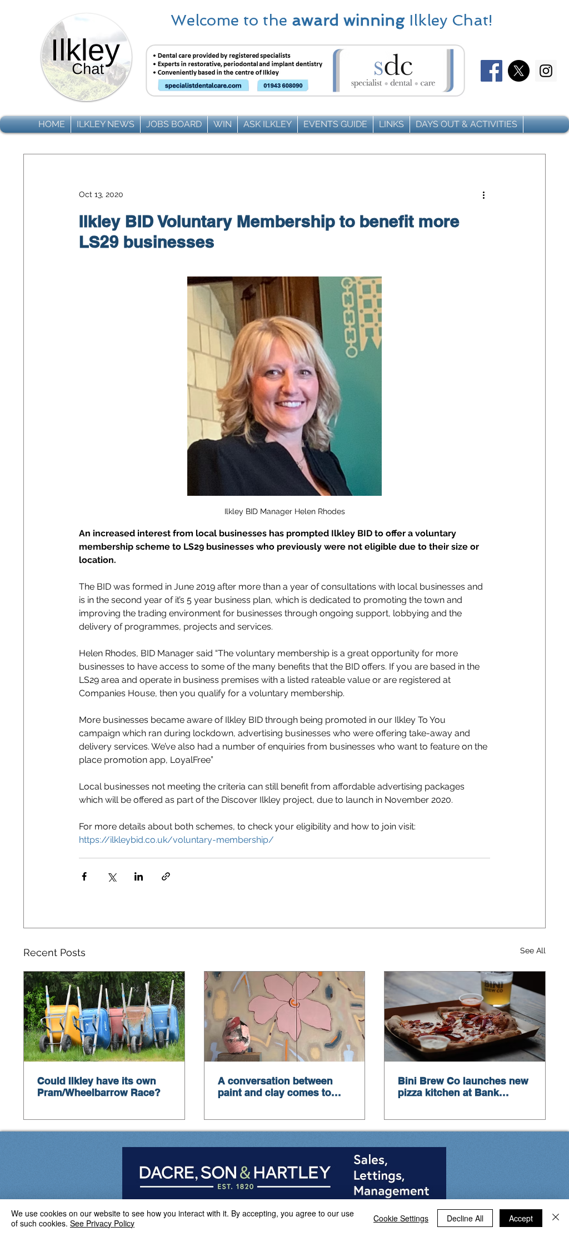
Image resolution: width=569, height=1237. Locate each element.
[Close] (555, 1218)
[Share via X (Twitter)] (111, 876)
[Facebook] (491, 71)
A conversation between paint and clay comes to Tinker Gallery (275, 1086)
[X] (519, 71)
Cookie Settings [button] (400, 1218)
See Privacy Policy (102, 1223)
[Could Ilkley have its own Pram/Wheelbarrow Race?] (104, 1017)
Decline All (465, 1218)
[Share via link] (166, 876)
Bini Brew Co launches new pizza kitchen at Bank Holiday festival (463, 1086)
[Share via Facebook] (84, 876)
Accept (521, 1218)
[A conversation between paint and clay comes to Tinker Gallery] (284, 1017)
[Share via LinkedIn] (138, 876)
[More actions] (483, 194)
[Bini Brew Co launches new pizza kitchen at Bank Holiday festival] (465, 1017)
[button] (105, 124)
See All (533, 950)
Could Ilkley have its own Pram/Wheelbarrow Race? (99, 1086)
